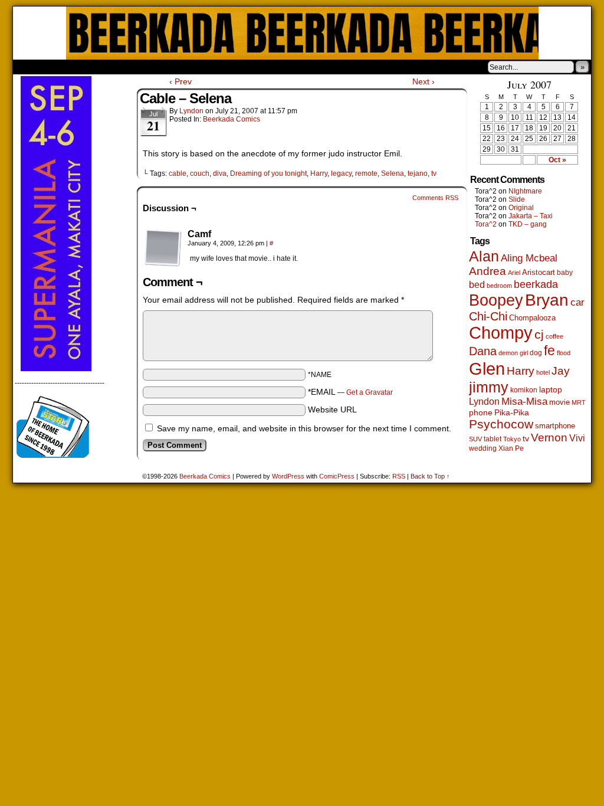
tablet (492, 439)
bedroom (499, 285)
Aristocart (538, 272)
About (64, 66)
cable (177, 173)
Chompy (501, 332)
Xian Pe (511, 448)
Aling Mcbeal (529, 258)
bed (477, 284)
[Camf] (163, 248)
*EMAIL (350, 392)
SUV (475, 439)
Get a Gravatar (369, 392)
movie (559, 402)
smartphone (555, 425)
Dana (483, 351)
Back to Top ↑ (430, 476)
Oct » (557, 160)
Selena (392, 173)
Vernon (549, 437)
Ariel (514, 272)
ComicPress (336, 476)
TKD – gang (527, 224)
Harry (318, 173)
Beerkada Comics (302, 33)
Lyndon (191, 111)
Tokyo (512, 439)
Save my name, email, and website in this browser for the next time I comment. (304, 428)
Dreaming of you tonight (268, 173)
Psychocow (501, 424)
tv (433, 173)
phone (481, 412)
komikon (523, 390)
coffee (554, 336)
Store (101, 66)
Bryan (547, 300)
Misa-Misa (524, 401)
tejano (418, 173)
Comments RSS (435, 197)
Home (29, 66)
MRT (579, 402)
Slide (516, 199)
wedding (483, 448)
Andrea (487, 271)
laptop (550, 389)
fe (549, 350)
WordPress (288, 476)
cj (539, 334)
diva (219, 173)
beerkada (536, 284)
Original (521, 208)
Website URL (332, 409)
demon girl (513, 352)
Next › (423, 81)
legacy (341, 173)
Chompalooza (532, 317)
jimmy (488, 387)
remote (366, 173)
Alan (484, 256)
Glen (487, 368)
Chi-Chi (488, 316)
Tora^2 (486, 224)
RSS (398, 476)
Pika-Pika (511, 412)
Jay (561, 371)
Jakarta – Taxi (530, 216)
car (577, 302)
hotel (543, 372)
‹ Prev (180, 81)
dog (536, 352)
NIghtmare (525, 191)
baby (565, 272)
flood (563, 352)
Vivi (577, 438)
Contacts (145, 66)
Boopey (496, 300)
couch (199, 173)
